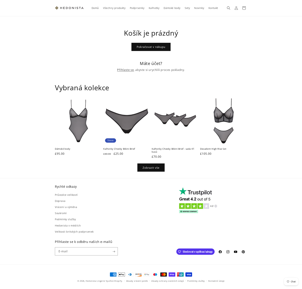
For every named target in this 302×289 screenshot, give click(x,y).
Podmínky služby (65, 219)
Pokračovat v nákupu (151, 47)
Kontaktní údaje (216, 280)
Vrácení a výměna (66, 206)
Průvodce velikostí (66, 194)
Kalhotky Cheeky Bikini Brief (119, 148)
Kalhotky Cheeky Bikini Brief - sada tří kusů (173, 150)
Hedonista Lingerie (95, 281)
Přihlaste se (125, 70)
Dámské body (62, 148)
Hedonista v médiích (68, 225)
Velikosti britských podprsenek (74, 231)
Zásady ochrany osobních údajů (167, 280)
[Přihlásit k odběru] (114, 251)
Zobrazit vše (151, 167)
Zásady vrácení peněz (137, 280)
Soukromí (61, 213)
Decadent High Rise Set (213, 148)
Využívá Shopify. (114, 281)
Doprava (60, 200)
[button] (228, 8)
